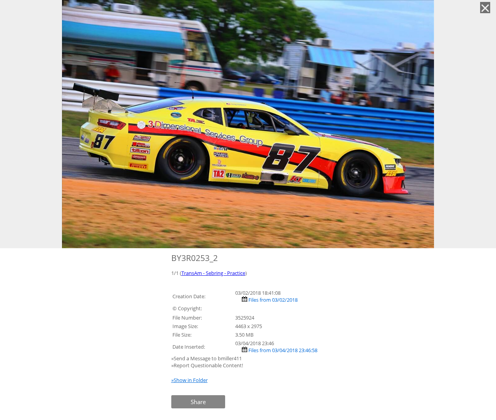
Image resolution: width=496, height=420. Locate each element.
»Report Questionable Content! (207, 365)
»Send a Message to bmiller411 (207, 358)
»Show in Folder (189, 380)
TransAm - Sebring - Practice (213, 273)
